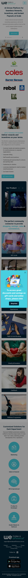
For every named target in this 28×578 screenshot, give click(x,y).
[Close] (25, 272)
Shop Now (14, 303)
